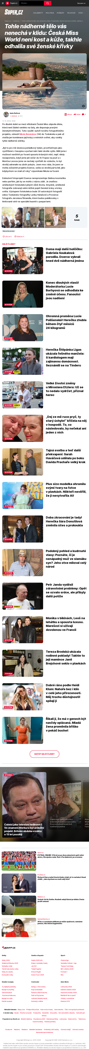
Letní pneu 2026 (66, 987)
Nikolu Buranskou (27, 134)
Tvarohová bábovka (9, 995)
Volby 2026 (6, 960)
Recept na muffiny (8, 990)
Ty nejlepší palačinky (9, 987)
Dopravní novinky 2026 (69, 992)
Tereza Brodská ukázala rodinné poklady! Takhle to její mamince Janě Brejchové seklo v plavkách (66, 657)
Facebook (8, 1029)
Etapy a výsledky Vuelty (39, 963)
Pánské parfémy (50, 1022)
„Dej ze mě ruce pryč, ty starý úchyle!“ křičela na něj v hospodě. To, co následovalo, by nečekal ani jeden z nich (66, 424)
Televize (71, 13)
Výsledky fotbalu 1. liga (68, 963)
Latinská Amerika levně (39, 998)
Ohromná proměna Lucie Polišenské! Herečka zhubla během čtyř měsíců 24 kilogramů (66, 322)
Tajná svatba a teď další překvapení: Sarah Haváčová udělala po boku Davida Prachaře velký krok (65, 456)
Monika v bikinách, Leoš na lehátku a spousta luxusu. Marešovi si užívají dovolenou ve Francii (65, 624)
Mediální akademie (35, 1029)
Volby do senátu (7, 972)
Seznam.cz (81, 3)
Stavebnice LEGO (39, 1019)
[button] (44, 81)
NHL (62, 975)
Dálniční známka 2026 (68, 990)
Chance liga (65, 960)
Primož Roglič (36, 972)
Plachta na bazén (26, 1013)
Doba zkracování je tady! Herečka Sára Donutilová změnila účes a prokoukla (64, 521)
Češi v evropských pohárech (74, 1009)
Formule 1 (64, 972)
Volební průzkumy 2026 (10, 963)
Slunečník (45, 1013)
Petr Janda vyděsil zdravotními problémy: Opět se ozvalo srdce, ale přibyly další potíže (66, 590)
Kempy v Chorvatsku (38, 987)
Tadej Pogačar (36, 969)
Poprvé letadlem (37, 990)
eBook (69, 114)
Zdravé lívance (7, 992)
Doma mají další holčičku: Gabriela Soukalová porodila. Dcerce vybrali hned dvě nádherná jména (65, 254)
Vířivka (44, 1016)
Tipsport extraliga (67, 966)
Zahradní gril (80, 1013)
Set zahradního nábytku (67, 1013)
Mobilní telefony (26, 1019)
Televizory (82, 1019)
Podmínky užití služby (51, 1029)
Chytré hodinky (38, 1022)
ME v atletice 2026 (67, 969)
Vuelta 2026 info (37, 960)
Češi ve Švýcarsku (37, 995)
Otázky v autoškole (67, 998)
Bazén (16, 1013)
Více (80, 13)
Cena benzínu (58, 1009)
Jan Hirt (34, 966)
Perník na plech (7, 1001)
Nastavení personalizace (44, 1032)
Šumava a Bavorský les (39, 992)
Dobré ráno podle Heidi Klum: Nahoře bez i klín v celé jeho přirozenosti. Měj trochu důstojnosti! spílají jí (63, 692)
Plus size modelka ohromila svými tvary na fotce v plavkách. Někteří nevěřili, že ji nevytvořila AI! (66, 489)
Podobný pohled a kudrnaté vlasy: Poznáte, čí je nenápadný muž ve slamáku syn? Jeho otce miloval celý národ (66, 558)
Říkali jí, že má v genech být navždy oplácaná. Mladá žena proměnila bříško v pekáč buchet (66, 724)
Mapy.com (21, 1009)
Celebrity (38, 13)
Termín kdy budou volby (10, 969)
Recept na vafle (7, 998)
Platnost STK (65, 1001)
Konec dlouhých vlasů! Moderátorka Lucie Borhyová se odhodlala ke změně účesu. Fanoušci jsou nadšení (64, 290)
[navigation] (3, 3)
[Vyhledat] (47, 3)
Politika (50, 13)
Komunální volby (7, 975)
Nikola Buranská (8, 231)
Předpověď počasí (32, 1009)
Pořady (60, 13)
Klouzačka (53, 1013)
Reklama (17, 1029)
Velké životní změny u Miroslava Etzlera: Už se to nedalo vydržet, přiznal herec (64, 389)
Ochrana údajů (66, 1029)
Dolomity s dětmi (37, 1001)
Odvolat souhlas (78, 1029)
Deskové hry (72, 1019)
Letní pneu (63, 1019)
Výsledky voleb (7, 966)
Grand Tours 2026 (37, 975)
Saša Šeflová (15, 113)
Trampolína (37, 1013)
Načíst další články (44, 754)
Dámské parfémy (52, 1019)
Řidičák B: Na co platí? (68, 995)
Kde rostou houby (46, 1009)
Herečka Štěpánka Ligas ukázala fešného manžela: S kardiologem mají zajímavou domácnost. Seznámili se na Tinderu (65, 357)
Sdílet (78, 114)
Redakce (25, 1029)
